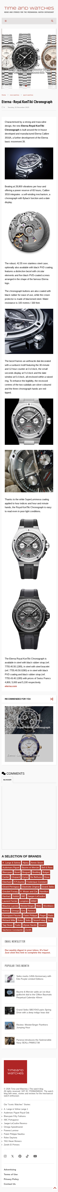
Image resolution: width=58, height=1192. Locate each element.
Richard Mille (8, 920)
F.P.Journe (19, 882)
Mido (38, 906)
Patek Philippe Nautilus (14, 1134)
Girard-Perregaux (11, 886)
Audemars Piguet (10, 867)
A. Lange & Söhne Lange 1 (16, 1109)
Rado (50, 915)
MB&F (34, 901)
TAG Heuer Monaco (12, 1141)
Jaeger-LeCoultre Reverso (15, 1123)
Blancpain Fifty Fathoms (15, 1116)
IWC (23, 896)
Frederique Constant (36, 882)
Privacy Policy (11, 1179)
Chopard (15, 877)
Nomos (5, 910)
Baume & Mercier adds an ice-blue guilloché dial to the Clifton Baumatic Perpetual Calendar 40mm (34, 994)
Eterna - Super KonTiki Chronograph (28, 727)
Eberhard (7, 882)
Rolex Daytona (10, 1137)
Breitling (36, 872)
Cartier (5, 877)
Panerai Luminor (11, 1130)
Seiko (28, 920)
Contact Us (10, 1184)
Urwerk (42, 925)
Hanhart (6, 896)
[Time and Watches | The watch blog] (29, 11)
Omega (15, 910)
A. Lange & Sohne (11, 862)
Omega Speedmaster (13, 1127)
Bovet (17, 872)
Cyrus (25, 877)
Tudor (18, 925)
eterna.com (11, 686)
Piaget (43, 915)
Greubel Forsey (10, 891)
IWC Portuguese (11, 1120)
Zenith (28, 930)
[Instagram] (5, 1156)
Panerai (31, 910)
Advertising (10, 1169)
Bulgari (46, 872)
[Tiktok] (27, 1156)
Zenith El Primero (11, 1145)
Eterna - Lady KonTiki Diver (23, 755)
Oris (23, 910)
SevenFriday (39, 920)
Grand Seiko (48, 886)
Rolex (20, 920)
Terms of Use (11, 1174)
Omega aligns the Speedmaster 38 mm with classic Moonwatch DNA (29, 71)
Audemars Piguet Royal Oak (16, 1113)
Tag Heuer (7, 925)
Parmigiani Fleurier (11, 915)
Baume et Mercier (30, 867)
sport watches (28, 95)
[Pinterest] (19, 1156)
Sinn (50, 920)
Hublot (16, 896)
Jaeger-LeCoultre (36, 896)
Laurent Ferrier (9, 901)
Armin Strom (37, 862)
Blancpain (7, 872)
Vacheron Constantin (12, 930)
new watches (14, 95)
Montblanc (48, 906)
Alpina (26, 862)
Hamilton (44, 891)
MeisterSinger (27, 906)
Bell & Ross (47, 867)
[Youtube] (35, 1156)
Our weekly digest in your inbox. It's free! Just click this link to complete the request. (28, 951)
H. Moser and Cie (28, 891)
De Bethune (36, 877)
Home (4, 95)
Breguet (26, 872)
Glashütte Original (31, 886)
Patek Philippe (30, 915)
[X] (12, 1156)
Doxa (46, 877)
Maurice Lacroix (10, 906)
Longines (24, 901)
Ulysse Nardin (30, 925)
